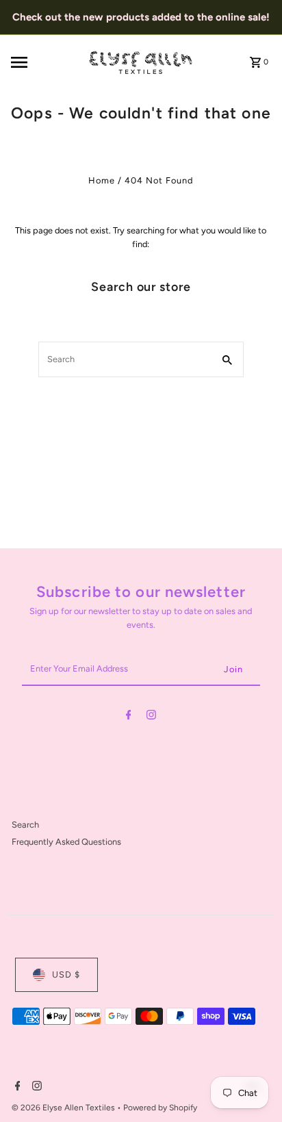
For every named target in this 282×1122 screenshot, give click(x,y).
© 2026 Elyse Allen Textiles (64, 1107)
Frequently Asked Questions (66, 842)
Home (101, 180)
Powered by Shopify (160, 1107)
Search (25, 824)
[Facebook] (128, 717)
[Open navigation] (45, 62)
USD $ (66, 974)
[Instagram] (151, 717)
